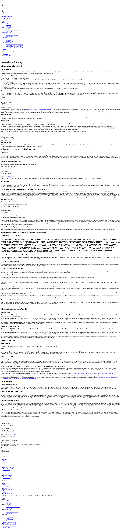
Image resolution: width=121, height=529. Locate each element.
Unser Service (9, 31)
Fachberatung (9, 28)
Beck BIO (8, 26)
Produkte (5, 22)
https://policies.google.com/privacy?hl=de (84, 373)
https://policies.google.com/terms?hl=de (104, 373)
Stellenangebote (9, 41)
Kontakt (5, 488)
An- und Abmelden (7, 493)
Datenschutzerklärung (8, 489)
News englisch (9, 517)
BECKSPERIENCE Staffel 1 (10, 522)
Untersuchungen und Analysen (13, 30)
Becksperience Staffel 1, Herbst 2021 (14, 44)
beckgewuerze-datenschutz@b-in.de (12, 215)
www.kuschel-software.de (7, 452)
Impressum (5, 490)
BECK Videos (6, 527)
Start (4, 21)
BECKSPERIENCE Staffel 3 (10, 524)
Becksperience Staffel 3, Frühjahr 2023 (14, 46)
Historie (8, 33)
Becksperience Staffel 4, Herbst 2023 (14, 47)
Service (5, 37)
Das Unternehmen (7, 32)
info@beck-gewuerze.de (9, 176)
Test (7, 520)
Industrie (8, 23)
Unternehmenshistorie (8, 475)
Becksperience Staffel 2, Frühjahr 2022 (14, 45)
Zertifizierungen (9, 36)
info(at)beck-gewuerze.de (10, 434)
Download (8, 40)
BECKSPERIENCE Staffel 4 (10, 526)
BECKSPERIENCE (8, 42)
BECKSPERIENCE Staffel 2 (10, 523)
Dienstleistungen (7, 27)
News (7, 39)
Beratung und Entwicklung (9, 467)
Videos (4, 49)
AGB (4, 492)
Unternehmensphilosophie (12, 35)
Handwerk (8, 25)
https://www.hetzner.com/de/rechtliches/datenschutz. (39, 109)
